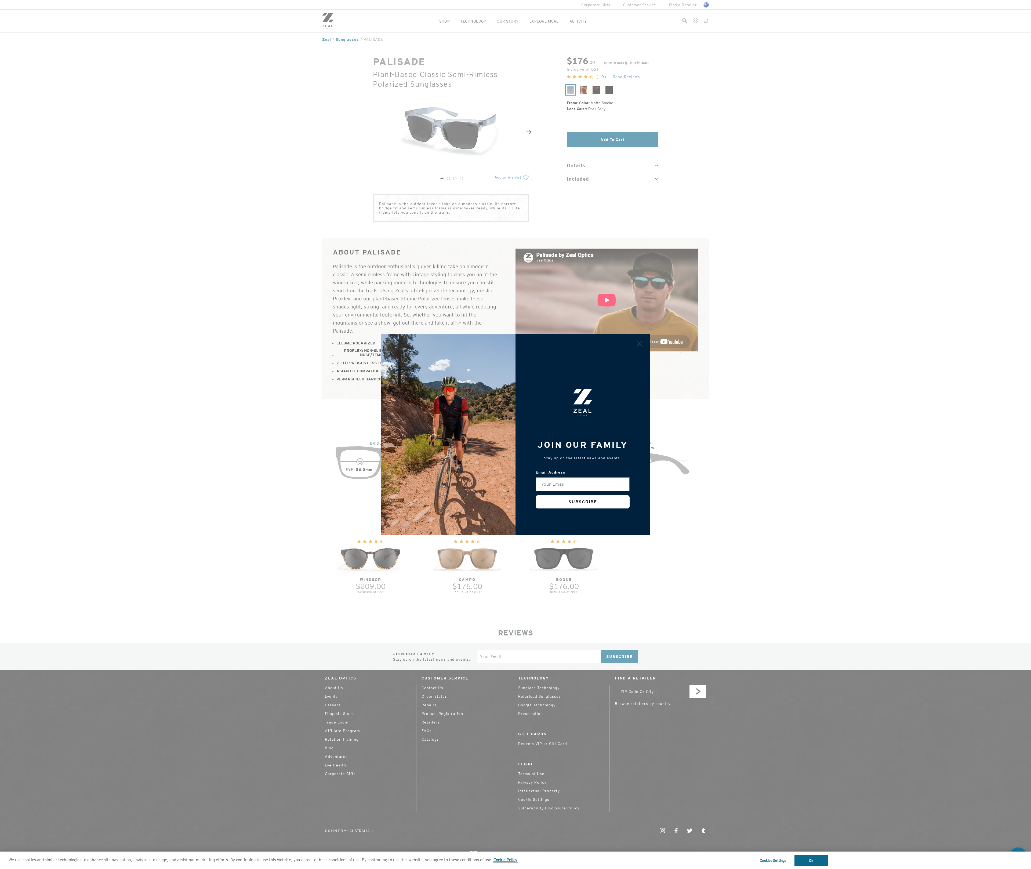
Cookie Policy (505, 859)
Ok (811, 861)
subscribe (582, 501)
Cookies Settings (773, 861)
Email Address (550, 472)
